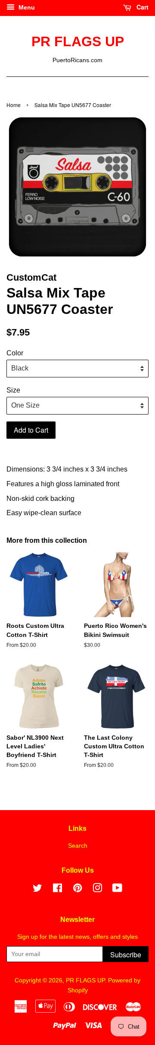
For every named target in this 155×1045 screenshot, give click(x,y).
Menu (26, 7)
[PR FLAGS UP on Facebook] (57, 890)
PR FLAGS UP (77, 41)
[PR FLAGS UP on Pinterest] (77, 890)
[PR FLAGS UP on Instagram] (97, 890)
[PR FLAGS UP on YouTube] (117, 890)
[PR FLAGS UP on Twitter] (37, 890)
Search (77, 845)
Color (14, 353)
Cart (142, 7)
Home (13, 104)
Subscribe (125, 955)
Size (13, 390)
